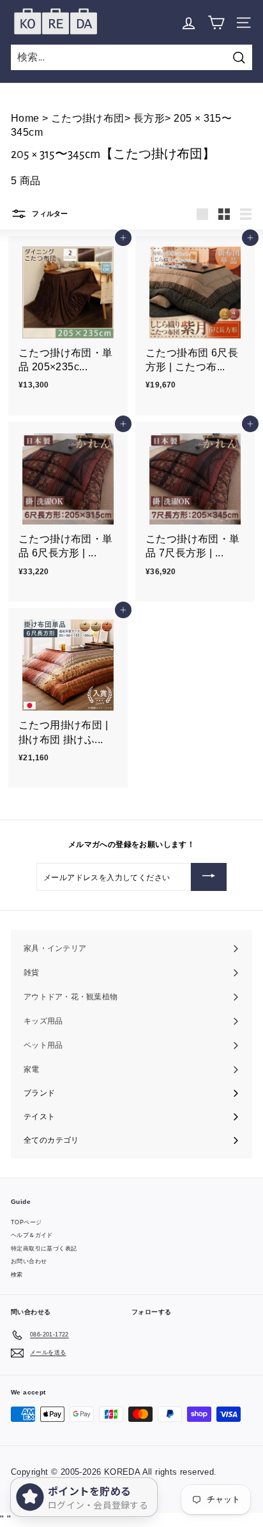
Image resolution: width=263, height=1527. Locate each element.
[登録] (209, 877)
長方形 (147, 118)
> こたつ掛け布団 (83, 118)
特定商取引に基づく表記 (44, 1248)
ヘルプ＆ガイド (32, 1235)
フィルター (49, 213)
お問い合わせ (29, 1261)
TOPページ (26, 1222)
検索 (17, 1274)
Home (26, 118)
